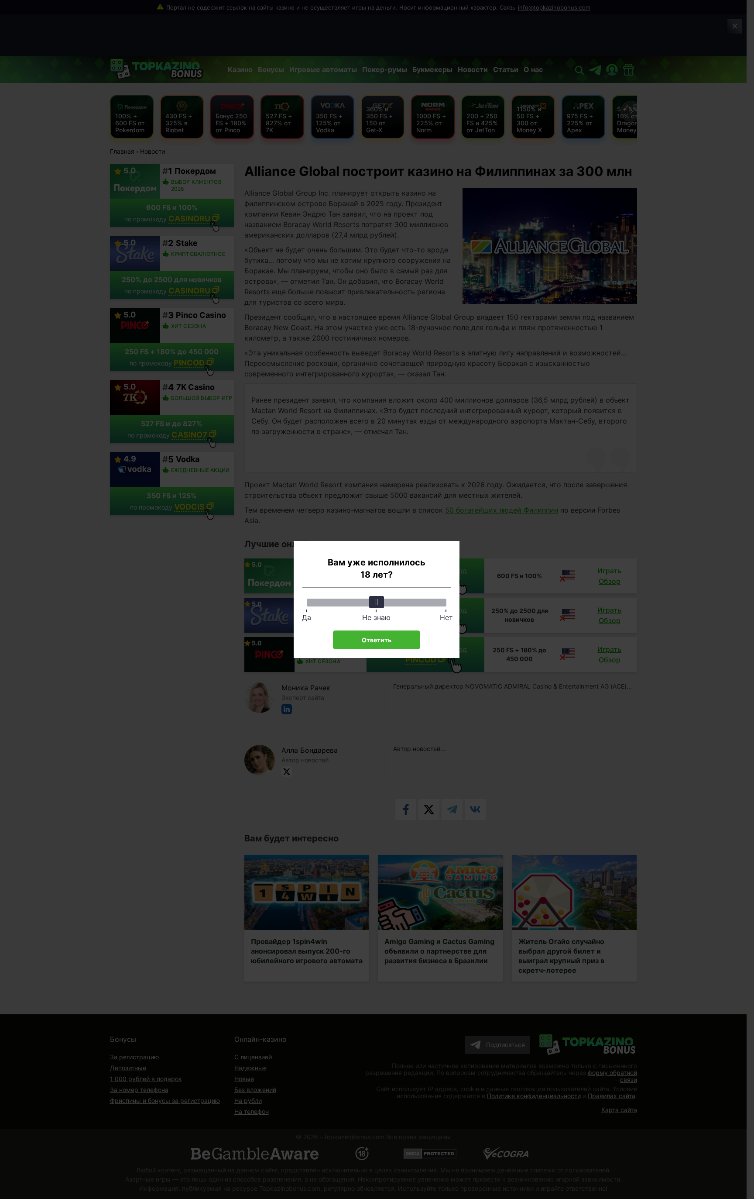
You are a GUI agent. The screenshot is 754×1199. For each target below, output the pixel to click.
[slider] (376, 602)
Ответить (376, 640)
